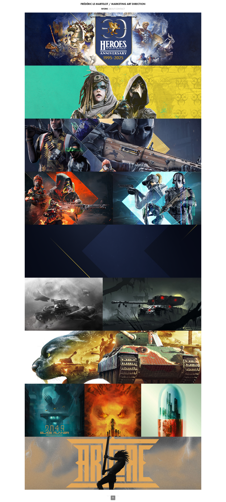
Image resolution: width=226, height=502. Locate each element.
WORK (104, 8)
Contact (120, 9)
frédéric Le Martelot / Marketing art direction (113, 4)
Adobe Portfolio (115, 496)
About (111, 9)
